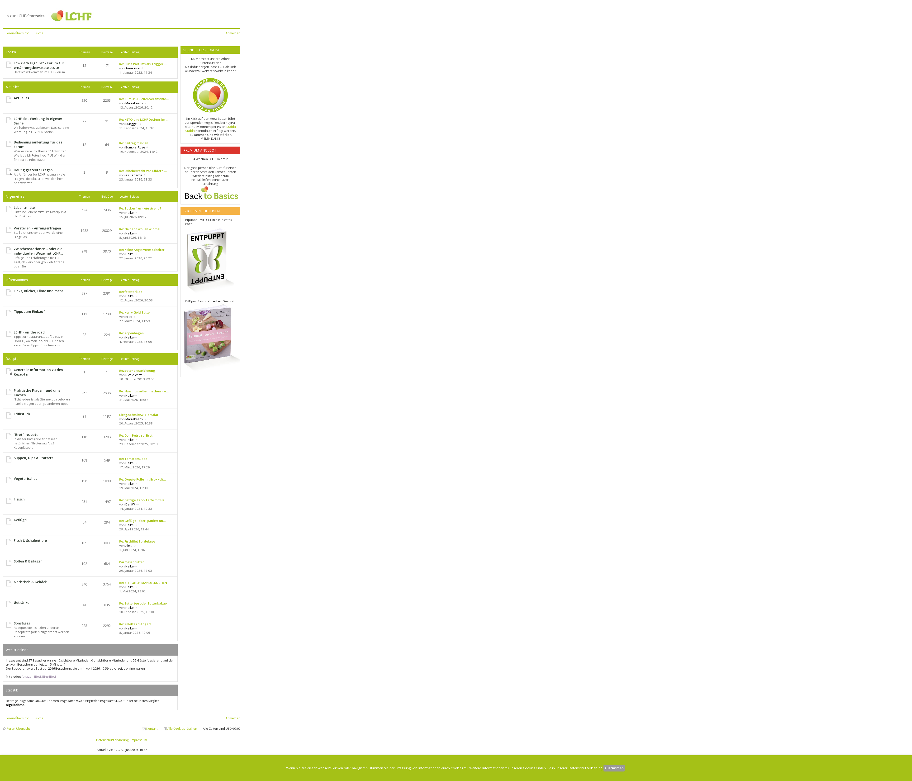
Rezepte (12, 358)
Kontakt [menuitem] (151, 728)
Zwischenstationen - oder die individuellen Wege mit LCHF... (38, 251)
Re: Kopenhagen (131, 333)
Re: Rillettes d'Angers (135, 624)
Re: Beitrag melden (133, 143)
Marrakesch (134, 103)
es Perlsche (133, 175)
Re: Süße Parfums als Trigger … (143, 64)
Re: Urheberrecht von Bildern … (143, 171)
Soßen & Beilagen (28, 561)
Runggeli (131, 124)
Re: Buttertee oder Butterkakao (143, 603)
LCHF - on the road (29, 332)
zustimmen (614, 768)
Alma (129, 545)
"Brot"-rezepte (26, 434)
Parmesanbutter (131, 562)
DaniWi (130, 504)
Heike (129, 212)
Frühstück (22, 414)
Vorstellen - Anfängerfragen (37, 228)
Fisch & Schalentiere (30, 540)
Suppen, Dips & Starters (33, 458)
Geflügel (20, 520)
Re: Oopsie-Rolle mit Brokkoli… (142, 479)
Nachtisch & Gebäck (30, 582)
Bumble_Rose (135, 147)
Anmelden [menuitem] (233, 33)
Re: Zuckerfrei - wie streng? (140, 208)
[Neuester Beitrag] (142, 68)
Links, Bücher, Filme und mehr (38, 291)
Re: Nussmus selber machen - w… (144, 391)
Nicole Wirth (133, 375)
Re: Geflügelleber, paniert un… (142, 521)
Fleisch (19, 499)
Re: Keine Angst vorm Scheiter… (143, 250)
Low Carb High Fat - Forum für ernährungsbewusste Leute (39, 65)
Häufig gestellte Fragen (33, 170)
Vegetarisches (25, 478)
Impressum (139, 740)
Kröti (128, 316)
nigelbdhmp (15, 705)
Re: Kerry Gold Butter (135, 312)
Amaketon (132, 68)
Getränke (21, 602)
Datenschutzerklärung (112, 740)
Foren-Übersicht (18, 728)
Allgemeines (15, 196)
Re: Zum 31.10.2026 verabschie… (144, 99)
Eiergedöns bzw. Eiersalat (138, 415)
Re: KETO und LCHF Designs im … (143, 119)
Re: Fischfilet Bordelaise (137, 541)
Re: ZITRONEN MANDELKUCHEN (143, 583)
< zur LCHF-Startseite (26, 16)
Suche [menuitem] (38, 33)
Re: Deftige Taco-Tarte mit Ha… (143, 500)
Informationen (17, 279)
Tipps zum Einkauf (29, 311)
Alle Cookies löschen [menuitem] (182, 728)
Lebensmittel (25, 207)
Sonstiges (22, 623)
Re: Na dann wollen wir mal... (140, 229)
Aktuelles (12, 87)
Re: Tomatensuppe (133, 459)
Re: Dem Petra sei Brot (135, 435)
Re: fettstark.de (130, 292)
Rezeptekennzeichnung (137, 370)
